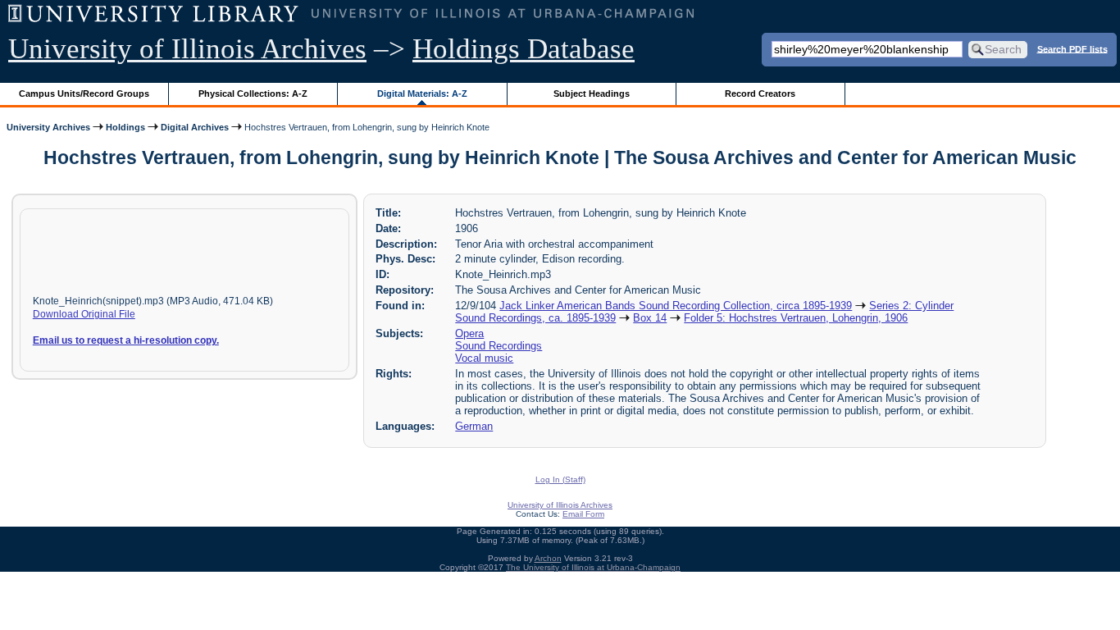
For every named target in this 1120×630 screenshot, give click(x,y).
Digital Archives (195, 127)
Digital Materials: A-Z (422, 93)
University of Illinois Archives (187, 49)
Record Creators (760, 93)
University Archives (48, 127)
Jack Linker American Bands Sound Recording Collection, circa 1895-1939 (675, 305)
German (474, 426)
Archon (548, 558)
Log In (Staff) (560, 479)
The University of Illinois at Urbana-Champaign (593, 567)
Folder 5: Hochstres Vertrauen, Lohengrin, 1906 (796, 318)
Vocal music (484, 358)
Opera (469, 333)
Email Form (583, 513)
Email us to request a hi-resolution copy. (126, 340)
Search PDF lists (1072, 48)
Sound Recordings (498, 346)
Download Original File (84, 314)
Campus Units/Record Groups (84, 93)
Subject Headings (591, 93)
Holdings (125, 127)
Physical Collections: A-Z (252, 93)
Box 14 (650, 318)
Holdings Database (523, 49)
